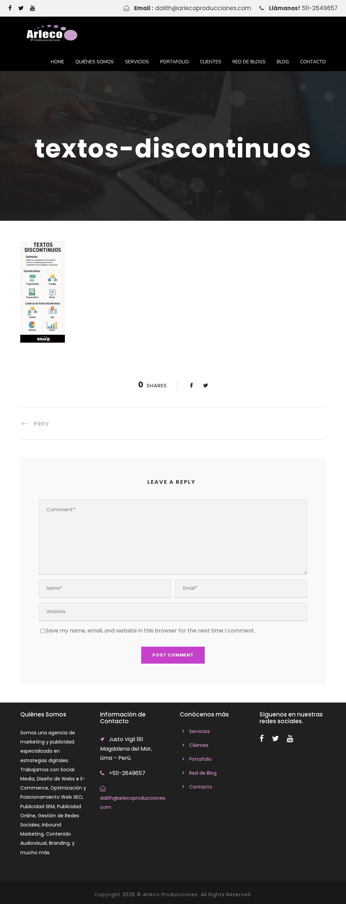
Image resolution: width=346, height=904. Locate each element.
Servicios (137, 62)
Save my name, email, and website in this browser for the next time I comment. (150, 630)
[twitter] (21, 8)
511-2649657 (320, 8)
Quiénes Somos (94, 62)
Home (57, 62)
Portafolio (174, 62)
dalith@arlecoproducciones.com (203, 8)
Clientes (210, 62)
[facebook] (10, 8)
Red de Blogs (249, 62)
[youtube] (32, 8)
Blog (283, 62)
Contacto (313, 62)
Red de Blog (203, 773)
